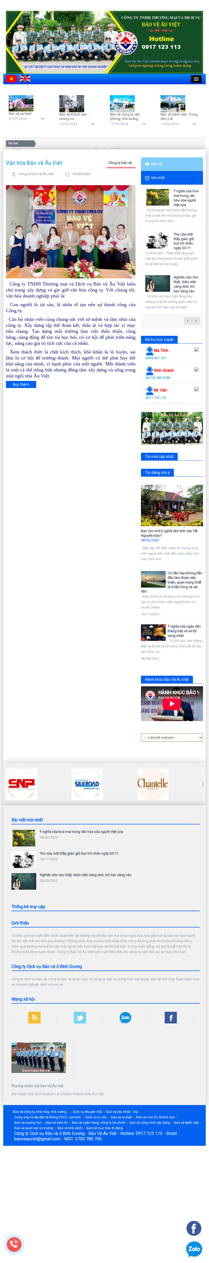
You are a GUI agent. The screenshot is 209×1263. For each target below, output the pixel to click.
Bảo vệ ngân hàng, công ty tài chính (98, 1123)
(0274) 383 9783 (157, 378)
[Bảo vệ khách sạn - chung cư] (73, 103)
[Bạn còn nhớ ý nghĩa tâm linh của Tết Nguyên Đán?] (172, 505)
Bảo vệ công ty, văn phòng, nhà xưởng (125, 116)
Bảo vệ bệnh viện (186, 1123)
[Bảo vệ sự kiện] (22, 103)
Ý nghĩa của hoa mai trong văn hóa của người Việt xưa (186, 198)
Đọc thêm (21, 384)
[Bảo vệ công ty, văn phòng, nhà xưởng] (123, 103)
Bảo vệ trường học (28, 1123)
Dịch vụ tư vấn (96, 1117)
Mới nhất (158, 178)
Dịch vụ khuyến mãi (87, 1112)
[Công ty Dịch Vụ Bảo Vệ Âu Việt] (104, 42)
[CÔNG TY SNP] (21, 784)
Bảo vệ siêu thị (57, 1123)
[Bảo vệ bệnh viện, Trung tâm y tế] (174, 103)
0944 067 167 (155, 358)
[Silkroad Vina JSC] (87, 784)
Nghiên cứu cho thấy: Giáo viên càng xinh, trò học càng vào (186, 284)
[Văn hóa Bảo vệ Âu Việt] (71, 231)
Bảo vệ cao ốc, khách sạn (155, 1117)
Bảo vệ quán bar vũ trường (33, 1128)
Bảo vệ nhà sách (69, 1128)
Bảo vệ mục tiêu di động (105, 1128)
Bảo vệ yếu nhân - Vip (122, 1112)
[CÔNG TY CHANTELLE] (152, 784)
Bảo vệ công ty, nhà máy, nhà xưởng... (41, 1112)
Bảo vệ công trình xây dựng (150, 1123)
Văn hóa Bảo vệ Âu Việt (34, 163)
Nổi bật (156, 164)
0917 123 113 (155, 398)
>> (42, 119)
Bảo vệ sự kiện (20, 113)
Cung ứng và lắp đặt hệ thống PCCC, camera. (47, 1117)
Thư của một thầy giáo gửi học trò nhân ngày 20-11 (184, 241)
